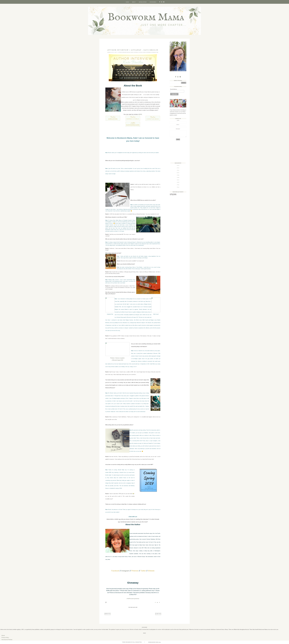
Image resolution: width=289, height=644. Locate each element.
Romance (154, 52)
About (134, 2)
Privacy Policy (5, 637)
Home (127, 2)
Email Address (173, 89)
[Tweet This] (157, 602)
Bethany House (130, 52)
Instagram (125, 571)
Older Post (158, 613)
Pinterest (134, 571)
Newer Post (107, 613)
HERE (140, 114)
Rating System (143, 2)
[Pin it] (159, 602)
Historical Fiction (138, 52)
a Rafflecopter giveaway (133, 598)
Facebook (115, 571)
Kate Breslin (149, 52)
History (144, 52)
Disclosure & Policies (7, 639)
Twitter (143, 571)
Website (151, 571)
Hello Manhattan (137, 642)
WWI (157, 52)
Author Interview (122, 52)
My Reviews (153, 2)
